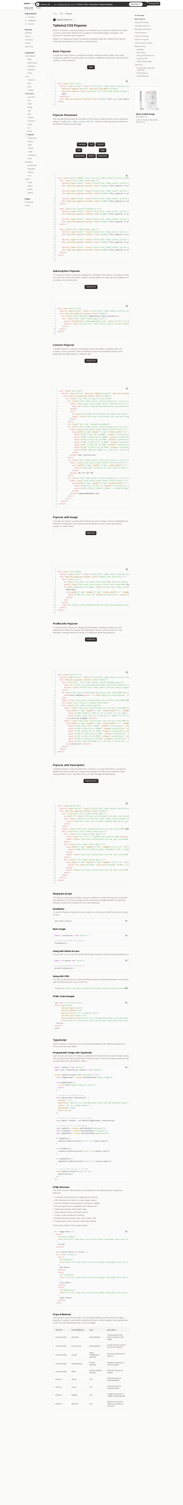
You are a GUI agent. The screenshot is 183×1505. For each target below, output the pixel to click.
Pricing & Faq (154, 3)
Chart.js (27, 205)
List (29, 128)
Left (78, 150)
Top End (100, 144)
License (31, 24)
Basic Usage (141, 52)
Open (91, 67)
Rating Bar (31, 70)
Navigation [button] (29, 162)
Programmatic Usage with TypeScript (145, 69)
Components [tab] (28, 8)
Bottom (91, 156)
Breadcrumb (32, 165)
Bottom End (102, 156)
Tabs (29, 176)
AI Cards (28, 43)
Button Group (32, 63)
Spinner (30, 141)
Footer (30, 182)
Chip (29, 114)
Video (30, 158)
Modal (30, 131)
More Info (91, 533)
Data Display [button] (29, 93)
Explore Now (135, 4)
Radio (30, 87)
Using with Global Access (145, 55)
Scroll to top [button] (141, 84)
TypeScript (138, 65)
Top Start (82, 144)
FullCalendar (29, 202)
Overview (31, 17)
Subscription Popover (142, 26)
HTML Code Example (144, 61)
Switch (30, 73)
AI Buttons (28, 33)
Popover (31, 134)
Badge (30, 107)
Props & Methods (143, 76)
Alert (29, 100)
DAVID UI (27, 3)
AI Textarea (29, 40)
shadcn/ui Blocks (64, 4)
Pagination (31, 169)
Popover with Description (143, 43)
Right (102, 150)
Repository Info (91, 781)
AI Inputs (28, 36)
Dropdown (31, 121)
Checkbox (31, 80)
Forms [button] (27, 76)
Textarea (31, 90)
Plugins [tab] (38, 8)
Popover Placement (142, 22)
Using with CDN (142, 58)
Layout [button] (27, 179)
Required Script (140, 46)
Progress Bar (32, 138)
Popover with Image (142, 36)
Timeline (31, 148)
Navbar (30, 189)
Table (30, 145)
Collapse (31, 117)
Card (29, 111)
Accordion (31, 97)
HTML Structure (142, 73)
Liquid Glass (29, 46)
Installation (32, 20)
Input (29, 83)
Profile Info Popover (142, 39)
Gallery (30, 186)
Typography (32, 155)
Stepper (30, 172)
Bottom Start (79, 156)
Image (30, 124)
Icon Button (31, 66)
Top (91, 144)
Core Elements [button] (30, 56)
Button (30, 59)
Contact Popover (141, 33)
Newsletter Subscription (143, 29)
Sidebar (30, 193)
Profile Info (91, 639)
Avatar (30, 104)
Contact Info (91, 287)
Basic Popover (140, 19)
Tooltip (30, 152)
